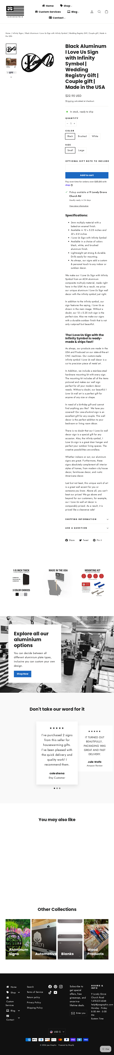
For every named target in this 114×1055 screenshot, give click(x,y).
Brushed (82, 136)
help (93, 1004)
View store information (78, 206)
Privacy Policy (34, 1002)
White (95, 136)
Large (81, 150)
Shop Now (22, 673)
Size (68, 145)
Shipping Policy (35, 1007)
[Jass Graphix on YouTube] (55, 992)
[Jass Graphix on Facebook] (50, 986)
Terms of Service (35, 992)
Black (70, 136)
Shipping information (80, 519)
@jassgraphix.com (104, 1004)
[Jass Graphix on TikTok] (50, 992)
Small (70, 150)
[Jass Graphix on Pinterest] (55, 986)
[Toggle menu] (19, 992)
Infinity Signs (18, 33)
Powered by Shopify (66, 1045)
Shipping (69, 101)
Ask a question (76, 528)
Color (69, 131)
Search (30, 986)
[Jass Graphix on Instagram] (61, 986)
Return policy (33, 997)
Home (8, 33)
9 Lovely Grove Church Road (98, 995)
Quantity (72, 118)
